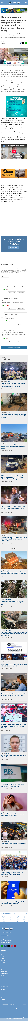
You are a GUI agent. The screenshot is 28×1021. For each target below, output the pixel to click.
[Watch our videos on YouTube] (15, 946)
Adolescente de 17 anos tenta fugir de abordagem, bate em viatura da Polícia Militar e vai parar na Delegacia (12, 477)
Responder (12, 292)
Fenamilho (3, 966)
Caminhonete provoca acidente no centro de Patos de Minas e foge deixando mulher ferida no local (14, 539)
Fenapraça (3, 967)
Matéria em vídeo (4, 971)
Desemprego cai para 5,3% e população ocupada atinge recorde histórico (12, 902)
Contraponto (3, 999)
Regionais (2, 981)
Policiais (2, 977)
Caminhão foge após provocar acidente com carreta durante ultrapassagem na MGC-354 (14, 573)
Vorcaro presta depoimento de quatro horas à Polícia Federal (14, 756)
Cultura (2, 958)
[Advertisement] (14, 1019)
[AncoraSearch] (26, 3)
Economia (3, 960)
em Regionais (8, 570)
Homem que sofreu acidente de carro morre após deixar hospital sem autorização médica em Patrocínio (14, 633)
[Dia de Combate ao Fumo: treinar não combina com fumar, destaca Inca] (14, 860)
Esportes (2, 964)
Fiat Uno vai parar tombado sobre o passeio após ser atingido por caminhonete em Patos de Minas (14, 415)
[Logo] (14, 2)
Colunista (2, 956)
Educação (3, 962)
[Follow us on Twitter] (8, 946)
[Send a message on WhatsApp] (2, 946)
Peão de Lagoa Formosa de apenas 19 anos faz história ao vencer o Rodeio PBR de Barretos (13, 726)
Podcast (2, 995)
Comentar (5, 276)
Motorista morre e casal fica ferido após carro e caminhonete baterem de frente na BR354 (13, 446)
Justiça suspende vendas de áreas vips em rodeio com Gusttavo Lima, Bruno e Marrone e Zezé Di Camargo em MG (14, 664)
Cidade (2, 954)
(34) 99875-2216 (8, 940)
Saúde (2, 982)
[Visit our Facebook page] (5, 946)
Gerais (2, 969)
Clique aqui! (13, 247)
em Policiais (8, 412)
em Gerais (8, 753)
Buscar (24, 1004)
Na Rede (2, 994)
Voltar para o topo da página (14, 1009)
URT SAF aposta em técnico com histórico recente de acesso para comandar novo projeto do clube (13, 508)
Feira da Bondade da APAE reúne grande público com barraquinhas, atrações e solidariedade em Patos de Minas (13, 384)
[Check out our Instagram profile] (12, 946)
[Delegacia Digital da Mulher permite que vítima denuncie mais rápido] (14, 802)
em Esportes (8, 504)
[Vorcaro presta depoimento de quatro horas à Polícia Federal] (14, 743)
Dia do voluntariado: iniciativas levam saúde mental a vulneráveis (14, 844)
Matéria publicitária (4, 973)
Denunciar (21, 292)
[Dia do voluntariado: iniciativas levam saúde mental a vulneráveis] (14, 831)
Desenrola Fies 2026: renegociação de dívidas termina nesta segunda (12, 785)
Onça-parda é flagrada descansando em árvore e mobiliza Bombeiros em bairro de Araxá (13, 602)
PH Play (2, 975)
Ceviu (2, 997)
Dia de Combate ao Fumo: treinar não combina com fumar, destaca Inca (12, 873)
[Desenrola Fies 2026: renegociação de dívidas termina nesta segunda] (14, 772)
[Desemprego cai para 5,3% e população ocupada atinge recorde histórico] (14, 889)
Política (2, 979)
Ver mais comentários (14, 347)
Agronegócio (3, 952)
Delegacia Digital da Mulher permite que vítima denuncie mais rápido (13, 814)
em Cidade (8, 381)
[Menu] (2, 3)
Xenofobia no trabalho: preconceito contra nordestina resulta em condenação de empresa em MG (13, 695)
